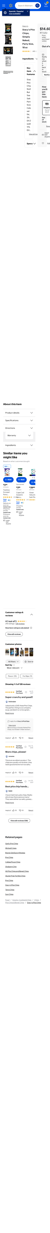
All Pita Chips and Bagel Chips (17, 871)
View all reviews (14, 634)
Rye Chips (9, 857)
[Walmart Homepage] (11, 5)
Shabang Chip (11, 867)
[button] (29, 71)
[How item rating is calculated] (31, 628)
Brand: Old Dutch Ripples (15, 853)
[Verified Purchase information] (26, 692)
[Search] (37, 5)
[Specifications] (31, 420)
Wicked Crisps (10, 848)
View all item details (36, 134)
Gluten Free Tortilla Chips (15, 876)
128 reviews (20, 624)
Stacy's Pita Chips (12, 885)
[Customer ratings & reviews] (31, 613)
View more (12, 725)
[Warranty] (29, 435)
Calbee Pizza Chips (12, 862)
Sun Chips (9, 894)
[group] (32, 51)
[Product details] (31, 413)
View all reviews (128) (19, 821)
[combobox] (28, 5)
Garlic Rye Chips (11, 843)
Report (31, 738)
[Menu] (4, 5)
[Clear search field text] (34, 5)
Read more (9, 713)
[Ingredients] (36, 59)
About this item (12, 404)
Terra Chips (9, 890)
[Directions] (31, 428)
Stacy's (25, 26)
